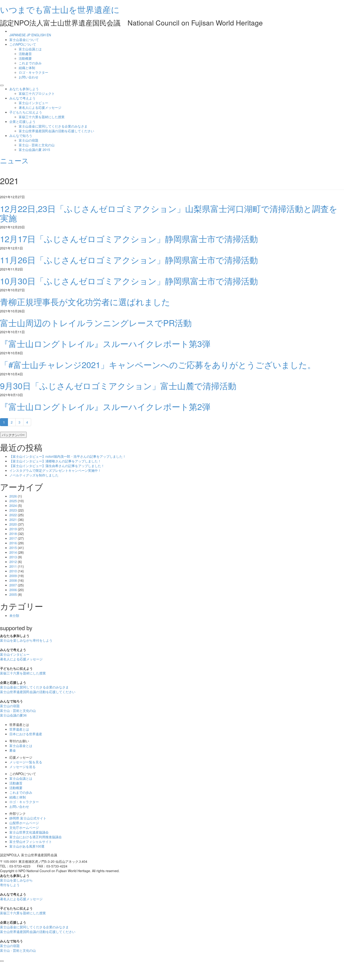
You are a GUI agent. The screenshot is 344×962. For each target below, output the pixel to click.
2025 (13, 500)
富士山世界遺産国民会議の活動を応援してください (56, 130)
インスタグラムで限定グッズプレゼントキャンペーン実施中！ (55, 470)
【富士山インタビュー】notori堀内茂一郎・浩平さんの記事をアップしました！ (67, 456)
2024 (13, 505)
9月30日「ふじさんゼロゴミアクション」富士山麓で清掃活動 (118, 385)
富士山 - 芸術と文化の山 (37, 145)
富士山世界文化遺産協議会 (29, 832)
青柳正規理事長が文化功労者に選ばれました (85, 301)
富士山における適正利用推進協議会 (35, 836)
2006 (13, 589)
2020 (13, 524)
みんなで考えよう (22, 98)
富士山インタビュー (33, 102)
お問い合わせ (28, 77)
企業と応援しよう (22, 121)
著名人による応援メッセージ (40, 107)
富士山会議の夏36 (13, 715)
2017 (13, 538)
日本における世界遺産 (25, 734)
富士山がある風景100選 (26, 846)
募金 (12, 750)
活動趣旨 (25, 53)
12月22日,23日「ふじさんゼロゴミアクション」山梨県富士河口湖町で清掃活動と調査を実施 (168, 213)
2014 (13, 552)
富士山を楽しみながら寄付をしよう (16, 882)
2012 (13, 561)
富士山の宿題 (28, 140)
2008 (13, 580)
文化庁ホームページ (24, 827)
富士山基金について (24, 39)
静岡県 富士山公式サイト (27, 818)
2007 (13, 585)
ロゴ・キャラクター (33, 72)
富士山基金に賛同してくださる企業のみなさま (53, 126)
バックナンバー (13, 434)
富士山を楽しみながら (26, 640)
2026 (13, 496)
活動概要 (25, 58)
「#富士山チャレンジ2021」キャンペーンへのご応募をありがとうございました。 (158, 364)
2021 (13, 519)
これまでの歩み (30, 63)
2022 (13, 514)
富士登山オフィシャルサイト (30, 841)
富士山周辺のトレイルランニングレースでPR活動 (96, 323)
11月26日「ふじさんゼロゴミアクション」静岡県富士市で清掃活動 (129, 260)
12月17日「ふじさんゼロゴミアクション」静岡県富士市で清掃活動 (129, 239)
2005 (13, 594)
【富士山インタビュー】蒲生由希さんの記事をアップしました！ (56, 465)
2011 (13, 566)
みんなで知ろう (20, 135)
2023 (13, 510)
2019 (13, 529)
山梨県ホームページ (24, 822)
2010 (13, 571)
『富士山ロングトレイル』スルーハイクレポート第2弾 (105, 406)
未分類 (14, 615)
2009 (13, 575)
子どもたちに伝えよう (25, 112)
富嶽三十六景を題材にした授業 (42, 116)
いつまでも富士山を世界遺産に (60, 9)
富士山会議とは (30, 49)
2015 (13, 547)
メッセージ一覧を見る (25, 762)
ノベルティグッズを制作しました (34, 475)
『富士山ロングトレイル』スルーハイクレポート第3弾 (105, 343)
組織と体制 (27, 67)
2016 (13, 543)
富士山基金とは (20, 745)
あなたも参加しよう (24, 88)
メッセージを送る (22, 766)
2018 (13, 533)
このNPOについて (22, 44)
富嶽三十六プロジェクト (37, 93)
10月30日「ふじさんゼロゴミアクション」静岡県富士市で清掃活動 (129, 281)
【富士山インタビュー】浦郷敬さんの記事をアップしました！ (55, 461)
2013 (13, 557)
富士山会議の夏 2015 (34, 149)
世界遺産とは (19, 729)
